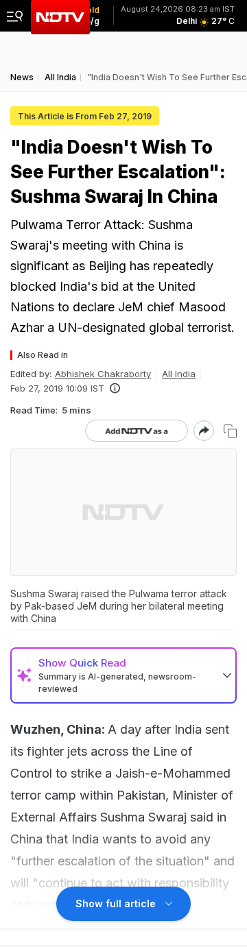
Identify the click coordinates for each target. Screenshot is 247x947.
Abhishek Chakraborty (103, 373)
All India (179, 373)
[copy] (230, 430)
